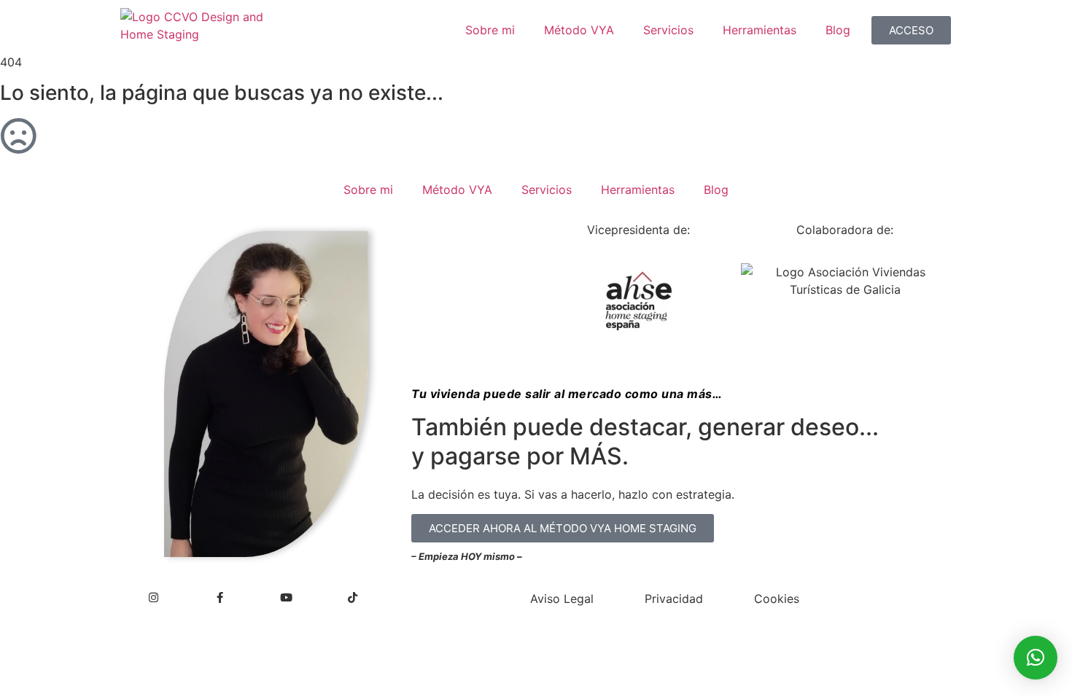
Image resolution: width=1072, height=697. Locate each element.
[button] (1035, 658)
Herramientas (759, 30)
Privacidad (674, 598)
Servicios (668, 30)
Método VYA (579, 30)
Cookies (776, 598)
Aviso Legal (562, 598)
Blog (838, 30)
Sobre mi (490, 30)
